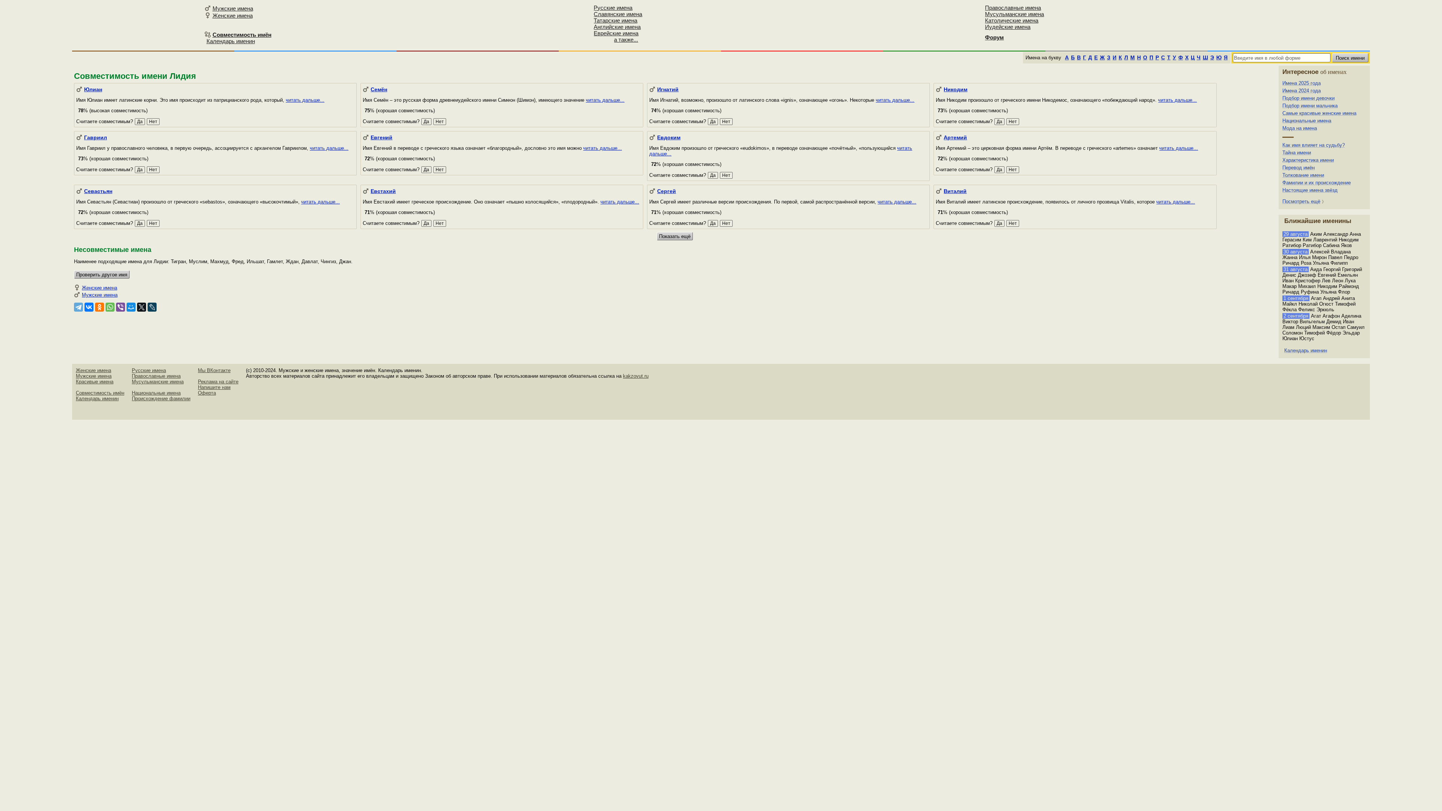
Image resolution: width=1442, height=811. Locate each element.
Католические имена (1011, 20)
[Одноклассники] (99, 307)
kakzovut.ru (636, 376)
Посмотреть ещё (1301, 201)
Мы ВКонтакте (214, 370)
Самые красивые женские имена (1319, 113)
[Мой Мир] (131, 307)
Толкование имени (1303, 175)
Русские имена (613, 8)
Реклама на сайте (218, 381)
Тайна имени (1296, 152)
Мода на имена (1299, 128)
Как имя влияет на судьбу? (1313, 145)
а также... (626, 39)
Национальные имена (1306, 121)
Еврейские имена (616, 33)
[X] (141, 307)
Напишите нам (214, 387)
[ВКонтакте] (89, 307)
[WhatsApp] (110, 307)
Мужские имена (233, 8)
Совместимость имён (100, 393)
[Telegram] (78, 307)
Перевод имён (1298, 167)
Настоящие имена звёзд (1310, 190)
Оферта (207, 393)
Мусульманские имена (1014, 14)
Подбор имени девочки (1308, 98)
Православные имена (1013, 8)
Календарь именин (231, 41)
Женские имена (233, 15)
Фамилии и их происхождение (1316, 182)
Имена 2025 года (1301, 83)
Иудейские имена (1007, 27)
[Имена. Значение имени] (127, 25)
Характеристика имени (1308, 160)
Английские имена (617, 27)
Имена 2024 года (1301, 90)
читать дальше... (305, 100)
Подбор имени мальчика (1310, 106)
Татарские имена (615, 20)
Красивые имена (94, 381)
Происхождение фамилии (161, 398)
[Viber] (120, 307)
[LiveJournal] (152, 307)
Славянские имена (618, 14)
